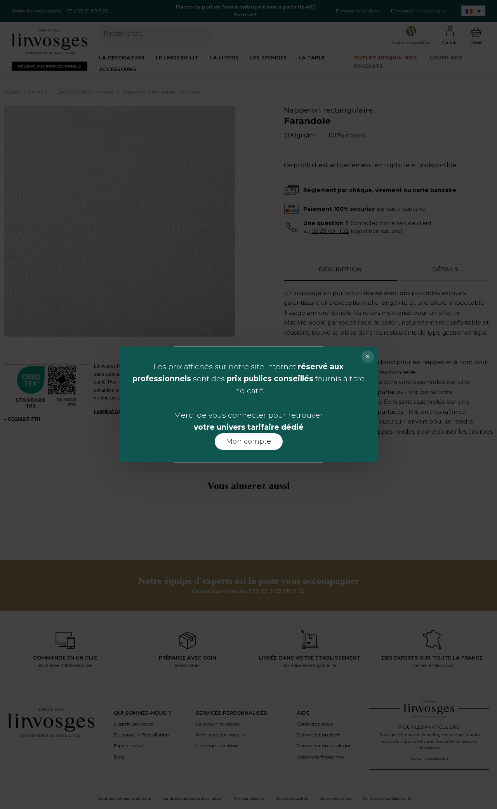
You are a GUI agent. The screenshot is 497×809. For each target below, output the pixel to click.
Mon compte (248, 441)
